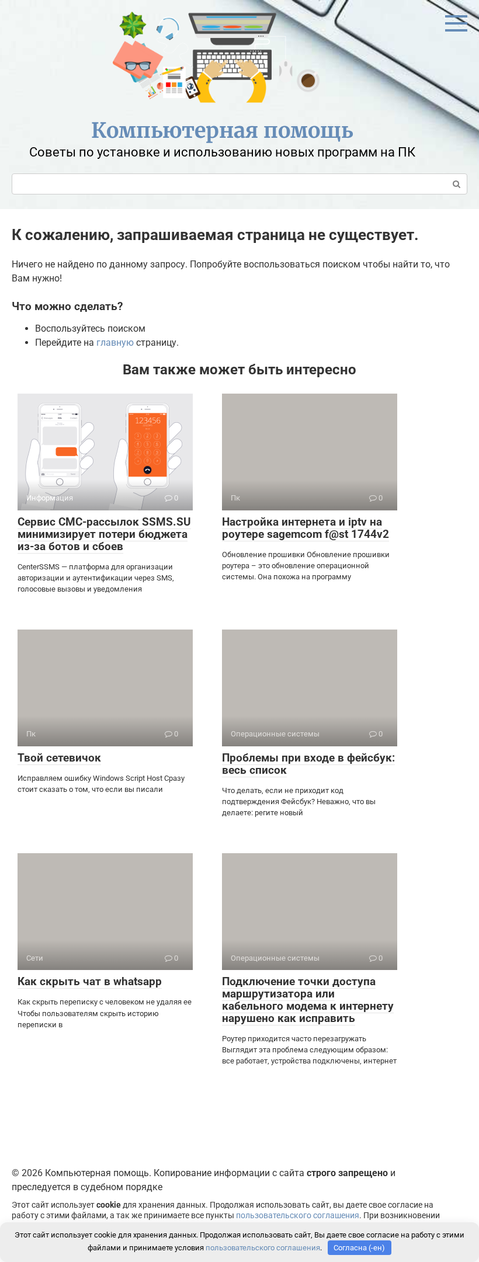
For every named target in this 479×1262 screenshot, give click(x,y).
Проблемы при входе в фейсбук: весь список (308, 764)
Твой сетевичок (59, 757)
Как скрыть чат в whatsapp (90, 981)
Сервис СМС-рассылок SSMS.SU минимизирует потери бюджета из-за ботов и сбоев (104, 534)
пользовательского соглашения (297, 1216)
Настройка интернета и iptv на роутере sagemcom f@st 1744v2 (305, 528)
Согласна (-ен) (359, 1247)
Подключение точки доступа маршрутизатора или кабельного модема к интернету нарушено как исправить (308, 1000)
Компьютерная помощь (222, 130)
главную (115, 342)
